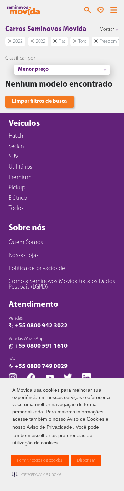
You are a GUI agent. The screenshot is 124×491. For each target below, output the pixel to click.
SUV (13, 157)
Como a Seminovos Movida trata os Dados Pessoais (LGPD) (62, 284)
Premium (20, 177)
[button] (37, 474)
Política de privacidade (37, 268)
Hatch (16, 136)
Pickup (17, 188)
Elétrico (18, 198)
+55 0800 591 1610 (41, 346)
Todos (16, 208)
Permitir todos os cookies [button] (40, 460)
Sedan (16, 146)
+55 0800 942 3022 (41, 326)
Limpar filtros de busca (39, 101)
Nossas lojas (24, 255)
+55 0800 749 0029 (41, 366)
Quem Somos (26, 242)
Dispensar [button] (86, 460)
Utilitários (20, 167)
